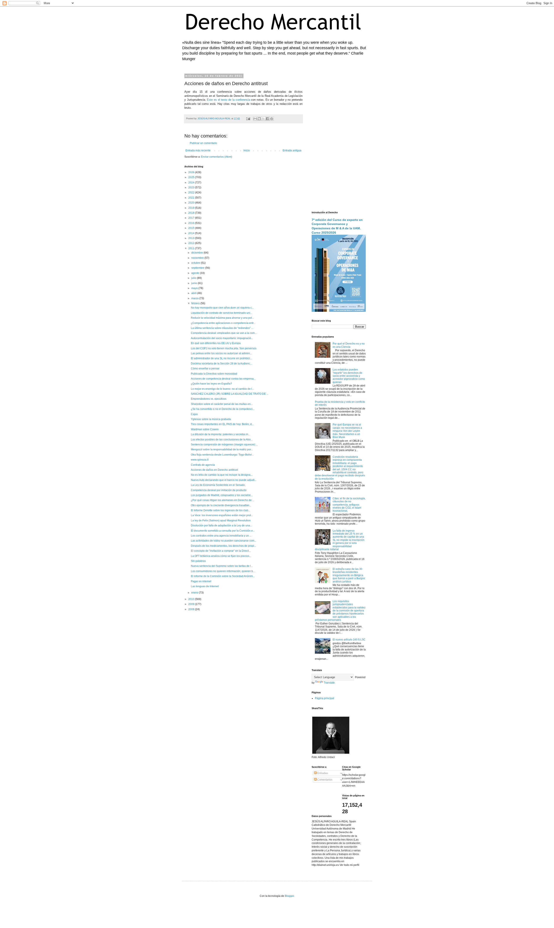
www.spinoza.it (199, 459)
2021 (191, 197)
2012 (191, 243)
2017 (191, 217)
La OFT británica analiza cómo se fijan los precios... (221, 556)
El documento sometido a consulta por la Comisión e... (223, 530)
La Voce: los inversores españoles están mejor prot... (222, 515)
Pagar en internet (201, 581)
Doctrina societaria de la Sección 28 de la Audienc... (221, 363)
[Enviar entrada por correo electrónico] (248, 118)
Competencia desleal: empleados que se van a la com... (224, 333)
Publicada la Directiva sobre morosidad (214, 373)
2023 (191, 187)
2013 (191, 238)
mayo (194, 288)
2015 (191, 228)
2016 (191, 223)
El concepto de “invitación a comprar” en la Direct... (221, 550)
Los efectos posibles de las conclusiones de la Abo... (222, 439)
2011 (191, 248)
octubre (196, 262)
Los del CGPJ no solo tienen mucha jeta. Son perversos (223, 348)
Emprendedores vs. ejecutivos (208, 398)
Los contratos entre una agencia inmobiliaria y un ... (221, 535)
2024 (191, 182)
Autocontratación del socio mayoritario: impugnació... (222, 338)
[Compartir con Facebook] (267, 118)
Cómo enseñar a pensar (205, 368)
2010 (191, 599)
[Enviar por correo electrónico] (255, 118)
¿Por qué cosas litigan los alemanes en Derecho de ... (222, 500)
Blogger (289, 895)
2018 (191, 212)
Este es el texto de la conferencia (228, 99)
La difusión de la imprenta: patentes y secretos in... (220, 434)
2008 (191, 609)
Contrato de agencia (203, 464)
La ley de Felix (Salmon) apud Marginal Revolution (221, 520)
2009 (191, 604)
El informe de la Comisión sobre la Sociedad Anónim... (223, 576)
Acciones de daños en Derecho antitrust (214, 469)
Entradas (322, 773)
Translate (329, 682)
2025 (191, 177)
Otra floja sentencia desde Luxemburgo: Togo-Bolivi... (222, 454)
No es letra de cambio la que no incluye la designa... (221, 474)
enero (195, 592)
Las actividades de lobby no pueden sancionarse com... (223, 540)
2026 (191, 172)
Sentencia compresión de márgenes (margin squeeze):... (224, 444)
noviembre (198, 257)
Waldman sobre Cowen (205, 429)
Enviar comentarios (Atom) (216, 156)
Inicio (246, 150)
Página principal (324, 698)
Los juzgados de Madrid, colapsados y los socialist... (221, 495)
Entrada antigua (292, 150)
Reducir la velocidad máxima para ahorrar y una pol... (222, 317)
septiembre (198, 267)
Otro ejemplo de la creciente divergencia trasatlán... (221, 505)
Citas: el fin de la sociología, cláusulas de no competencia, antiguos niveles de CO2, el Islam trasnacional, (349, 505)
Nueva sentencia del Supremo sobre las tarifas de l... (222, 565)
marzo (195, 298)
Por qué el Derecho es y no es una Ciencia (349, 345)
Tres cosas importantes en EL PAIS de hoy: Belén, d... (222, 424)
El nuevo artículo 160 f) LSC (349, 639)
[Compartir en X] (263, 118)
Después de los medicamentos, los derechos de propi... (223, 545)
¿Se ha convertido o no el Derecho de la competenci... (222, 409)
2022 (191, 192)
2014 (191, 233)
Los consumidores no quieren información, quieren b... (223, 571)
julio (194, 278)
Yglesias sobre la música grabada (211, 419)
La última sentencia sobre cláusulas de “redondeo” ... (222, 328)
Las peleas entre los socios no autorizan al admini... (221, 353)
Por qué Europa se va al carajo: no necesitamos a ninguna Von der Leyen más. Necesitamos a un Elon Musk (347, 431)
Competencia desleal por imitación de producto (218, 490)
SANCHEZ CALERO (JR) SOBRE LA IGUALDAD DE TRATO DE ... (229, 393)
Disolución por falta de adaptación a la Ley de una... (221, 525)
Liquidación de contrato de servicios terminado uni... (221, 312)
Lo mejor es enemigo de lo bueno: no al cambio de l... (222, 388)
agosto (195, 273)
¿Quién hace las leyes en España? (211, 383)
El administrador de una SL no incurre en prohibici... (221, 358)
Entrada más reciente (198, 150)
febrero (195, 303)
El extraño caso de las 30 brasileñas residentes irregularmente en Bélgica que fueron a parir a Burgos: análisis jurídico (349, 575)
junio (194, 283)
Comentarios (324, 779)
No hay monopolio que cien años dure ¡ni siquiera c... (222, 307)
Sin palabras (198, 561)
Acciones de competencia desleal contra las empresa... (223, 378)
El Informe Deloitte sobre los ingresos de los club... (220, 510)
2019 (191, 207)
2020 (191, 202)
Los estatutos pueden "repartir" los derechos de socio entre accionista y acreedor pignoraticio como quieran (349, 376)
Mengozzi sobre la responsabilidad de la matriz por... (222, 449)
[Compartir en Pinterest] (271, 118)
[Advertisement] (339, 140)
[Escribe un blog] (259, 118)
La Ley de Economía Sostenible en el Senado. (218, 485)
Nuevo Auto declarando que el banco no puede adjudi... (223, 480)
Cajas (194, 414)
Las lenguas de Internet (205, 586)
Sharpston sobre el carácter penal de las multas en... (222, 404)
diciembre (197, 252)
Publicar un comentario (203, 143)
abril (194, 293)
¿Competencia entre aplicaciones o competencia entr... (223, 323)
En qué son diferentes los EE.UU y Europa (216, 343)
